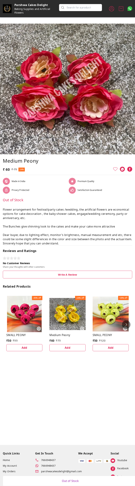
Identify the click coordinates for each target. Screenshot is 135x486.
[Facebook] (129, 169)
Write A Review (67, 274)
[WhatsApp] (122, 169)
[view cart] (121, 8)
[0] (121, 8)
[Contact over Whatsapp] (129, 8)
